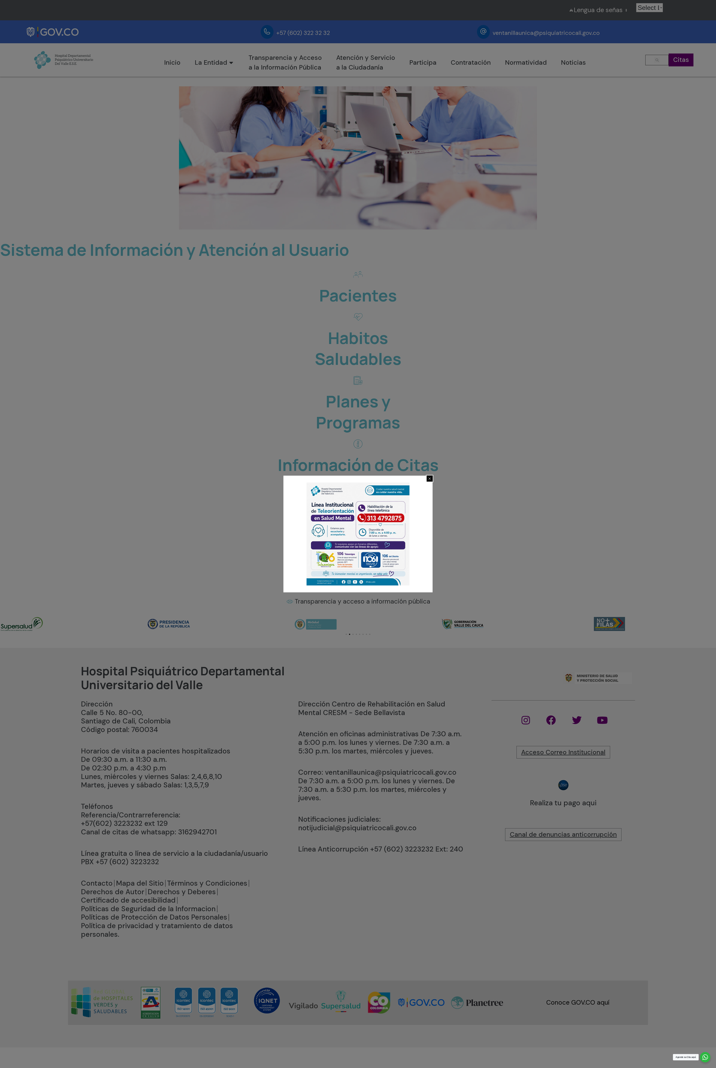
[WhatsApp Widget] (705, 1057)
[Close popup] (430, 479)
